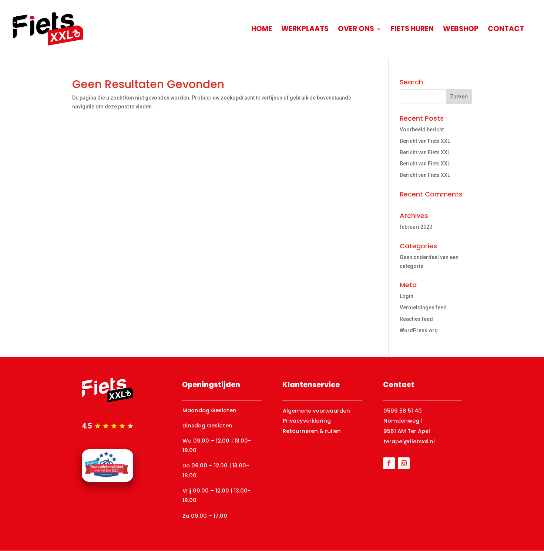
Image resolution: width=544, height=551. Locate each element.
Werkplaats (305, 30)
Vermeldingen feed (423, 307)
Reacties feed (416, 319)
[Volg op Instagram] (404, 463)
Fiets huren (412, 30)
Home (261, 30)
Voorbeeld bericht (422, 129)
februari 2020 (416, 227)
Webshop (460, 30)
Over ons (356, 30)
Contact (506, 30)
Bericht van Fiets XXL (425, 141)
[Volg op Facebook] (389, 463)
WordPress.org (419, 330)
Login (406, 296)
